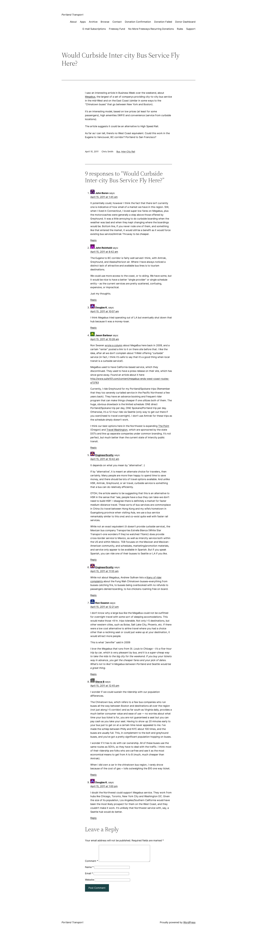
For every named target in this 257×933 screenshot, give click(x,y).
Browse (105, 21)
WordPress (189, 922)
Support (190, 28)
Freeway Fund (117, 28)
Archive (93, 21)
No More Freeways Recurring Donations (151, 28)
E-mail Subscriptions (94, 28)
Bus (118, 151)
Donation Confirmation (138, 21)
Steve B (99, 681)
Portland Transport (72, 14)
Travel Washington (117, 429)
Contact (117, 21)
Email (89, 873)
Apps (83, 21)
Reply (93, 240)
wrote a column (113, 345)
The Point (163, 426)
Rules (180, 28)
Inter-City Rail (128, 151)
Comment (91, 861)
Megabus (90, 96)
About (73, 21)
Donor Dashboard (185, 21)
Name (89, 867)
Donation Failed (163, 21)
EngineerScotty (104, 455)
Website (89, 879)
